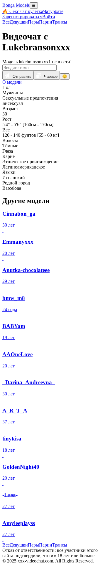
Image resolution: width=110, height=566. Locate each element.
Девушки (19, 21)
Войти (48, 16)
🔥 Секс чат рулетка (22, 11)
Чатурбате (53, 11)
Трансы (59, 21)
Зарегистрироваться (22, 16)
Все (6, 21)
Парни (45, 21)
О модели (12, 82)
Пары (33, 21)
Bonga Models (16, 5)
